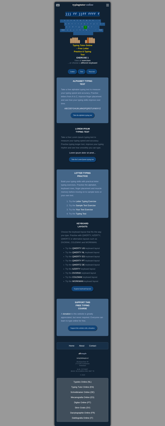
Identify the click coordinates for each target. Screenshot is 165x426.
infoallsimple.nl (82, 358)
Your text (92, 72)
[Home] (58, 5)
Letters (72, 72)
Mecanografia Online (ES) (82, 397)
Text (81, 72)
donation (67, 314)
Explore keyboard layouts (82, 289)
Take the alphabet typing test (82, 115)
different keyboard (89, 63)
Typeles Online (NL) (82, 382)
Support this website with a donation (82, 328)
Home (71, 346)
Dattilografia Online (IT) (82, 418)
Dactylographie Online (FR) (82, 413)
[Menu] (107, 5)
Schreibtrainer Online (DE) (82, 392)
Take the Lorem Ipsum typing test (82, 159)
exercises (86, 60)
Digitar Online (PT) (82, 402)
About (81, 346)
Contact (92, 346)
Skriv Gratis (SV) (82, 407)
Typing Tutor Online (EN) (82, 387)
